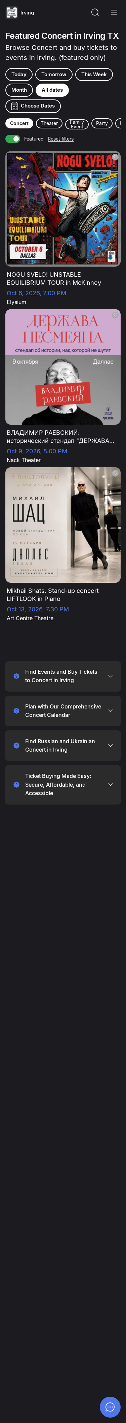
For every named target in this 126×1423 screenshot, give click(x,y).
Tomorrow (54, 74)
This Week (94, 74)
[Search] (95, 12)
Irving (27, 12)
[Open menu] (114, 12)
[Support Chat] (110, 1407)
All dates (52, 90)
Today (19, 74)
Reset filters (61, 139)
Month (19, 90)
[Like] (115, 157)
